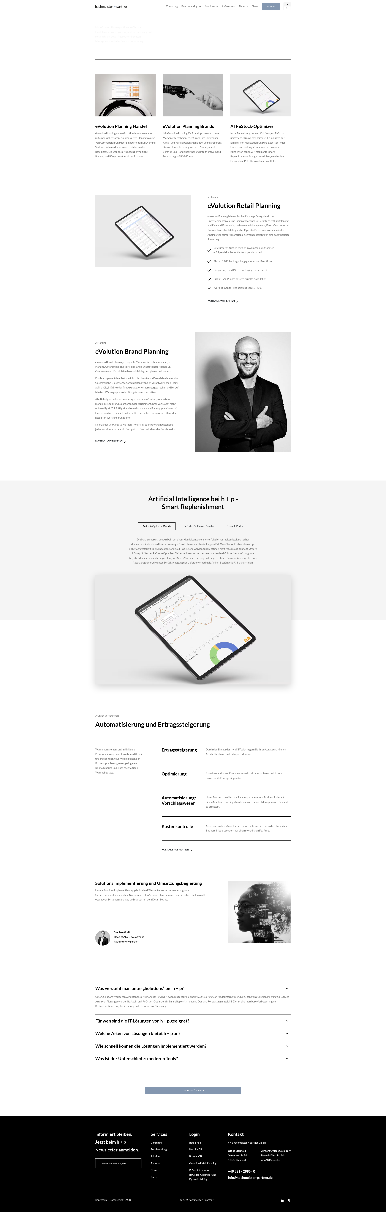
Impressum (101, 1199)
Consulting (172, 6)
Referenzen (228, 6)
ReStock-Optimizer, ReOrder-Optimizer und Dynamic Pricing (202, 1174)
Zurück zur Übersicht (193, 1090)
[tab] (193, 988)
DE (287, 4)
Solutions (210, 6)
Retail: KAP (195, 1149)
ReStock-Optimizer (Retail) (157, 526)
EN (287, 8)
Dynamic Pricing (235, 526)
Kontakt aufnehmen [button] (221, 300)
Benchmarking (189, 6)
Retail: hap (195, 1142)
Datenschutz (116, 1199)
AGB (128, 1199)
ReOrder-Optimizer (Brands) (199, 526)
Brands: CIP (195, 1156)
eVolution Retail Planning (203, 1163)
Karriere (271, 6)
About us (243, 6)
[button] (193, 988)
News (255, 6)
